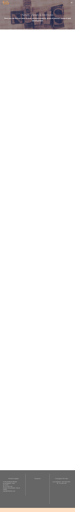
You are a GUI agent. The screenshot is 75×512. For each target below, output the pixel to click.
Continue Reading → (67, 283)
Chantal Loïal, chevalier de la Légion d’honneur (28, 296)
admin (5, 52)
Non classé (11, 52)
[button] (71, 2)
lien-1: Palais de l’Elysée (25, 307)
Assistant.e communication (17, 56)
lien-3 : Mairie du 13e (52, 307)
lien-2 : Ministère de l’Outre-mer (38, 307)
